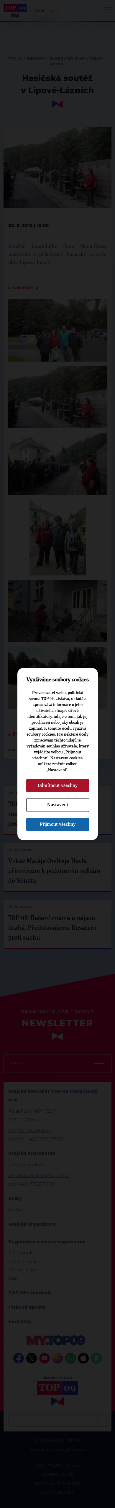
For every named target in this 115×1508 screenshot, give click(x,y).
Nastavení (57, 804)
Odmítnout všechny (58, 785)
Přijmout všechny (57, 824)
